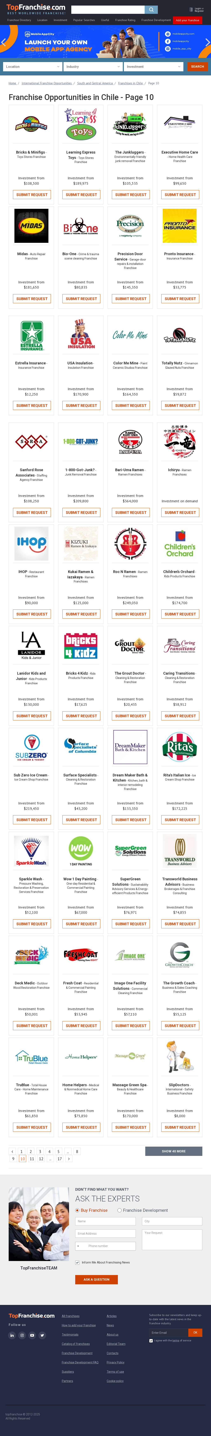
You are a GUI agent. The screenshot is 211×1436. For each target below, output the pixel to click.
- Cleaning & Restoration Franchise (130, 678)
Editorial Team (116, 1344)
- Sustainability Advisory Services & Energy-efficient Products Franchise (130, 889)
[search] (151, 10)
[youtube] (32, 1338)
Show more (174, 1151)
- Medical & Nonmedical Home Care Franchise (81, 1089)
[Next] (69, 1158)
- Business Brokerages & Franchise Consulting (179, 889)
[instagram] (22, 1338)
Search (197, 66)
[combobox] (32, 66)
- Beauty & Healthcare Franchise (132, 1089)
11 (32, 1158)
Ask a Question (96, 1279)
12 (41, 1158)
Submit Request (32, 195)
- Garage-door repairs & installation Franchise (131, 264)
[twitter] (42, 1338)
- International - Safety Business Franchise (179, 1089)
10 (23, 1158)
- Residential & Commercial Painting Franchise (82, 987)
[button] (195, 9)
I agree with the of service (172, 1340)
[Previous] (12, 1151)
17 (59, 1158)
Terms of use (115, 1371)
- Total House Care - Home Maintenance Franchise (31, 1089)
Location (42, 20)
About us (112, 1334)
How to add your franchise (79, 1325)
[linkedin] (12, 1338)
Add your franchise (187, 20)
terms (175, 1340)
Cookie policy (115, 1381)
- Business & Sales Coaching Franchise (179, 987)
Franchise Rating (125, 20)
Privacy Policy (115, 1362)
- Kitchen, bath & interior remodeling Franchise (133, 785)
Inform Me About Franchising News (106, 1262)
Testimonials (70, 1334)
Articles (112, 1316)
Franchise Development (156, 20)
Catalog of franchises (76, 1344)
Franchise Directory (19, 20)
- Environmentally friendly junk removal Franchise (130, 157)
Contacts (112, 1353)
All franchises (71, 1316)
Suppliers (68, 1371)
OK (195, 1332)
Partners (67, 1381)
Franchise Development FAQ (80, 1362)
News (110, 1325)
